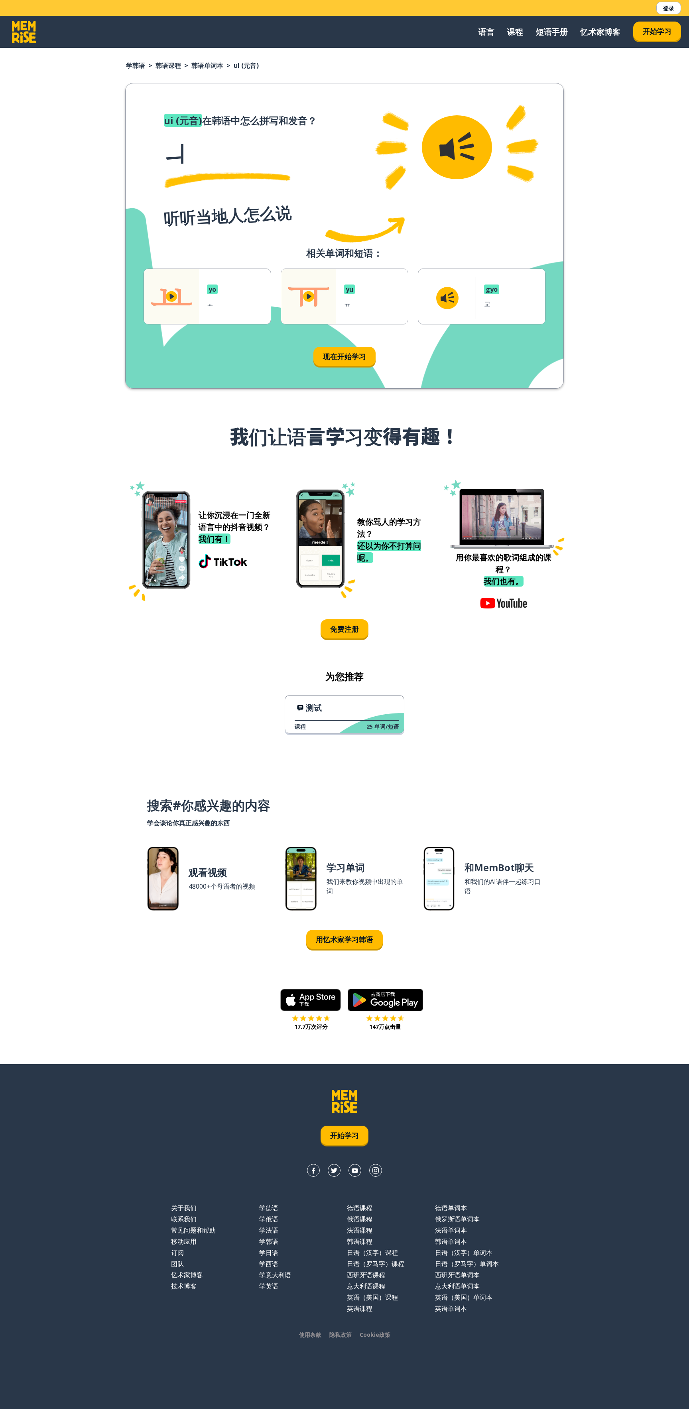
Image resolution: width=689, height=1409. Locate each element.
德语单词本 (451, 1207)
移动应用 (184, 1241)
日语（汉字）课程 (372, 1252)
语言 (486, 31)
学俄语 (268, 1219)
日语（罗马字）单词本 (467, 1263)
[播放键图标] (171, 296)
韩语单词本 (207, 65)
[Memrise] (24, 32)
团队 (177, 1263)
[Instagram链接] (375, 1170)
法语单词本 (451, 1230)
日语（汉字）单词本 (463, 1252)
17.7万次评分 (311, 1026)
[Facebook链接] (313, 1170)
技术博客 (184, 1286)
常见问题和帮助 (193, 1230)
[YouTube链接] (354, 1170)
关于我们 (184, 1207)
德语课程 (359, 1207)
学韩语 (135, 65)
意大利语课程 (366, 1286)
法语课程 (359, 1230)
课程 (515, 31)
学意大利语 (275, 1275)
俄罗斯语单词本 (457, 1219)
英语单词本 (451, 1308)
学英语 (268, 1286)
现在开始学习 (344, 356)
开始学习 (657, 31)
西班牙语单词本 (457, 1275)
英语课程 (359, 1308)
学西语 (268, 1263)
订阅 (177, 1252)
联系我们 (184, 1219)
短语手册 (552, 31)
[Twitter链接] (334, 1170)
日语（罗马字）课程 (375, 1263)
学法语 (268, 1230)
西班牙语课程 (366, 1275)
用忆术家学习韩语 (344, 939)
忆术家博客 (600, 31)
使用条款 (310, 1334)
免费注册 (344, 629)
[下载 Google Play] (385, 1000)
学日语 (268, 1252)
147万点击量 (385, 1026)
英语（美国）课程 (372, 1297)
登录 (668, 8)
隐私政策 (340, 1334)
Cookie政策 (375, 1334)
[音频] (457, 147)
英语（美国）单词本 (463, 1297)
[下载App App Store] (310, 1000)
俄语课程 (359, 1219)
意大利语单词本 (457, 1286)
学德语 (268, 1207)
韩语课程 (168, 65)
